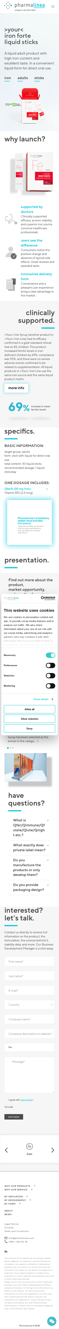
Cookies (9, 1221)
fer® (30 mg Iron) (17, 489)
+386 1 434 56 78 (17, 1235)
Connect (13, 1244)
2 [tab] (11, 741)
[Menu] (53, 7)
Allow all (29, 709)
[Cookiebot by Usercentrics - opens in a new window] (41, 598)
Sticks (39, 78)
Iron (7, 78)
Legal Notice (11, 1217)
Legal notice (26, 1093)
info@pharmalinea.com (21, 1231)
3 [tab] (13, 741)
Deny (29, 728)
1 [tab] (8, 741)
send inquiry (14, 1110)
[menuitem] (53, 7)
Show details (41, 699)
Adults (23, 78)
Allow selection (29, 718)
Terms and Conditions (16, 1224)
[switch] (50, 665)
